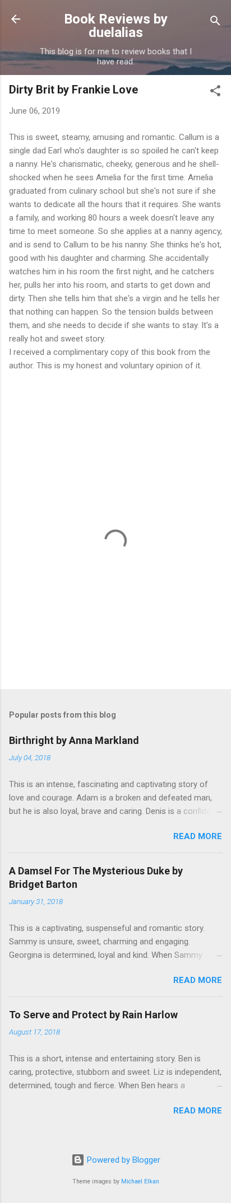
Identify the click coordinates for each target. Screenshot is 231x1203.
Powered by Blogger (122, 1160)
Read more (197, 836)
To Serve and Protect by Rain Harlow (93, 1015)
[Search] (215, 23)
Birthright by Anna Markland (74, 740)
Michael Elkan (140, 1181)
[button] (215, 92)
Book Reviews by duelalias (116, 25)
